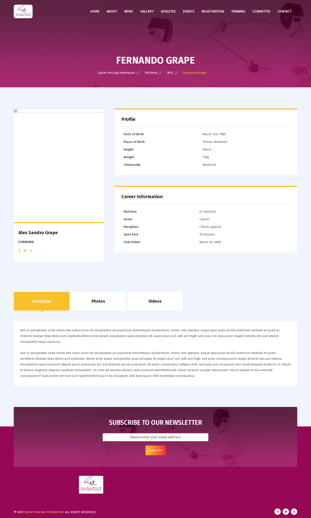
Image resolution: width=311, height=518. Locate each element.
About (112, 11)
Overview (42, 301)
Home (94, 11)
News (128, 11)
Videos (155, 301)
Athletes (168, 11)
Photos (98, 301)
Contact (285, 11)
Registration (213, 11)
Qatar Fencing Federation (43, 512)
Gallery (147, 11)
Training (238, 11)
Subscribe (155, 450)
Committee (261, 11)
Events (188, 11)
